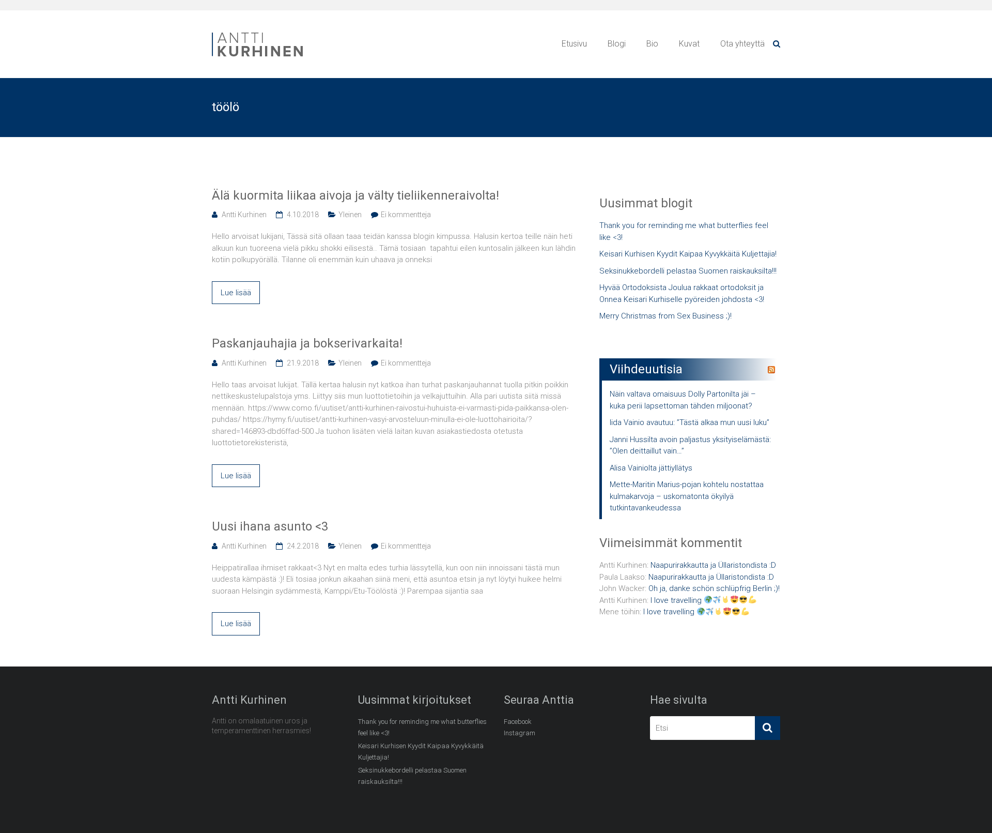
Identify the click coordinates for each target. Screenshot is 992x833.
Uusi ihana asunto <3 (270, 526)
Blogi (617, 44)
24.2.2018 (303, 546)
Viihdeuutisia (646, 369)
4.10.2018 (303, 214)
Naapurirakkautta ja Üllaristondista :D (713, 565)
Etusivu (574, 44)
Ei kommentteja (406, 214)
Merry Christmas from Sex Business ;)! (665, 316)
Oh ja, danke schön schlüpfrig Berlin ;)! (714, 588)
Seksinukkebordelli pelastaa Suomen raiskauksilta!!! (688, 271)
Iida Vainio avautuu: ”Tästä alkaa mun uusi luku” (689, 422)
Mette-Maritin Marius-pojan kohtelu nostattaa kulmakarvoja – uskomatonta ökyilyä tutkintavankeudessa (687, 496)
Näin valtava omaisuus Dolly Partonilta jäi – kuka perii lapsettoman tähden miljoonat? (683, 400)
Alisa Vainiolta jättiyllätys (651, 468)
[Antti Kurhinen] (258, 34)
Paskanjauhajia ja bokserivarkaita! (307, 343)
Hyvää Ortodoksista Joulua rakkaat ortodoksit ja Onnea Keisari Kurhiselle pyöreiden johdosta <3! (681, 293)
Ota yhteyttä (742, 44)
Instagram (519, 733)
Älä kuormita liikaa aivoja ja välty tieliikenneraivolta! (355, 195)
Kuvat (689, 44)
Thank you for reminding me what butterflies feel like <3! (683, 231)
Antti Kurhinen (244, 214)
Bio (652, 44)
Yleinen (350, 214)
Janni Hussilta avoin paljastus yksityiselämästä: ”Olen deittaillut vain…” (690, 445)
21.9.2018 (303, 363)
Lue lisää (236, 292)
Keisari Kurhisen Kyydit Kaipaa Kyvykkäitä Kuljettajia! (688, 254)
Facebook (518, 721)
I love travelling (677, 600)
